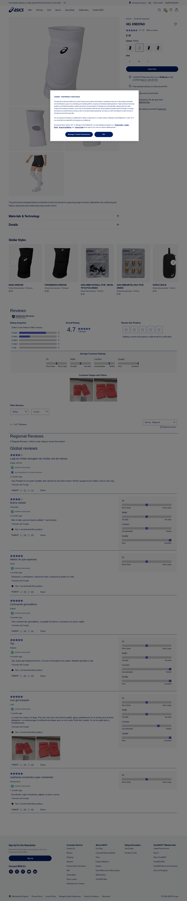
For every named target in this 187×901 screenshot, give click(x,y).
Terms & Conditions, (65, 127)
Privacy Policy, (119, 125)
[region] (94, 115)
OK (103, 134)
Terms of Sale (79, 127)
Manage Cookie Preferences (79, 134)
